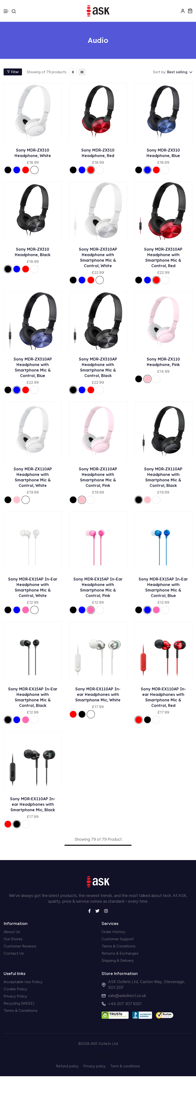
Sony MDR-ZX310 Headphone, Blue (163, 153)
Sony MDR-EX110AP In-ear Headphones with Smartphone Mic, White (97, 694)
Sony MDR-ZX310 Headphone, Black (32, 252)
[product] (33, 112)
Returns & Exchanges (120, 953)
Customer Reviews (20, 946)
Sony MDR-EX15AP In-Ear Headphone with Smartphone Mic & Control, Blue (163, 587)
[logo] (98, 11)
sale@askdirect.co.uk (127, 995)
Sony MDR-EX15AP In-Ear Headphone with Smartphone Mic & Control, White (32, 587)
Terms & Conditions (119, 946)
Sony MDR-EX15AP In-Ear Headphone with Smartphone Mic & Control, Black (32, 697)
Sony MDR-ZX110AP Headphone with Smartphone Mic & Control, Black (163, 477)
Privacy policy (94, 1066)
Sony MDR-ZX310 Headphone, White (33, 153)
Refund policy (67, 1066)
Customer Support (118, 939)
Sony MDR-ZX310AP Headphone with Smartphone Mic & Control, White (98, 257)
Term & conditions (125, 1066)
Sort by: (159, 72)
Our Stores (13, 939)
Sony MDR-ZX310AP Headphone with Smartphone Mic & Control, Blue (33, 367)
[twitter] (97, 910)
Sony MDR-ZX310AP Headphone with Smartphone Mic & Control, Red (163, 257)
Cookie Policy (15, 989)
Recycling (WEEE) (19, 1003)
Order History (113, 931)
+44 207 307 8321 (125, 1003)
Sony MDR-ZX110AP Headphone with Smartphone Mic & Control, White (33, 477)
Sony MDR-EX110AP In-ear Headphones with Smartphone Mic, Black (32, 804)
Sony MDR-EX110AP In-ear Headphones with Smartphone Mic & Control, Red (163, 697)
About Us (12, 931)
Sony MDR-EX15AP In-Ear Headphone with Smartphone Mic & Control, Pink (98, 587)
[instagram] (106, 910)
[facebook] (89, 910)
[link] (72, 72)
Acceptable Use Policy (23, 982)
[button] (6, 11)
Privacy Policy (15, 996)
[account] (182, 10)
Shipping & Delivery (118, 960)
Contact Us (14, 953)
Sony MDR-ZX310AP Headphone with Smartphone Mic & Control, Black (98, 367)
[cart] (190, 10)
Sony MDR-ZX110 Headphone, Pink (163, 362)
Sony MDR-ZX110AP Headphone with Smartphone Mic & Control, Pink (98, 477)
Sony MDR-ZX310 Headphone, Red (97, 153)
